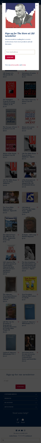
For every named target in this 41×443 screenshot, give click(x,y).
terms (24, 65)
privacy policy (15, 65)
